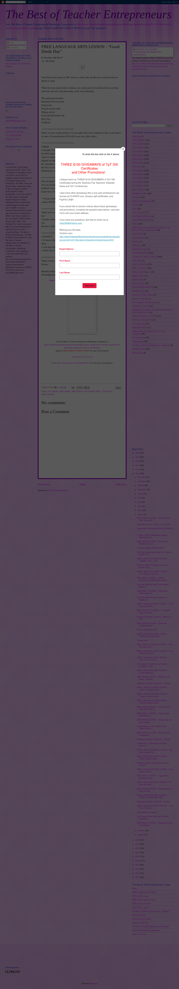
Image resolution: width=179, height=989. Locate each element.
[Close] (123, 149)
